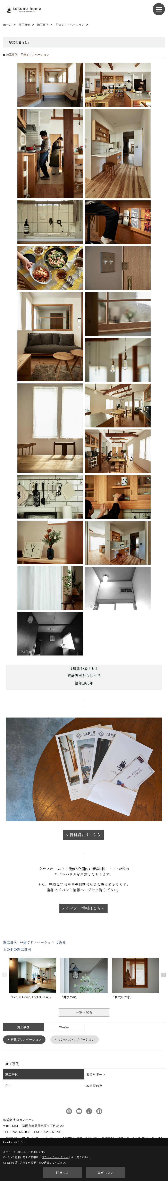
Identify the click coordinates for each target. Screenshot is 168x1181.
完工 (8, 1085)
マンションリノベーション (76, 1039)
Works (64, 1027)
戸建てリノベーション (26, 1039)
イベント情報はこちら (85, 908)
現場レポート (96, 1074)
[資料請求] (84, 769)
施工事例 (11, 1074)
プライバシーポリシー (55, 1157)
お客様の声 (94, 1085)
